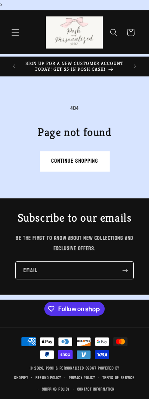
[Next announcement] (134, 66)
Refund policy (48, 377)
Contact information (96, 389)
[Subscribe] (125, 270)
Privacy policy (82, 377)
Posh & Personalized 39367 (71, 368)
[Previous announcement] (14, 66)
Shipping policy (56, 389)
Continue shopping (74, 161)
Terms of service (118, 377)
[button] (15, 32)
